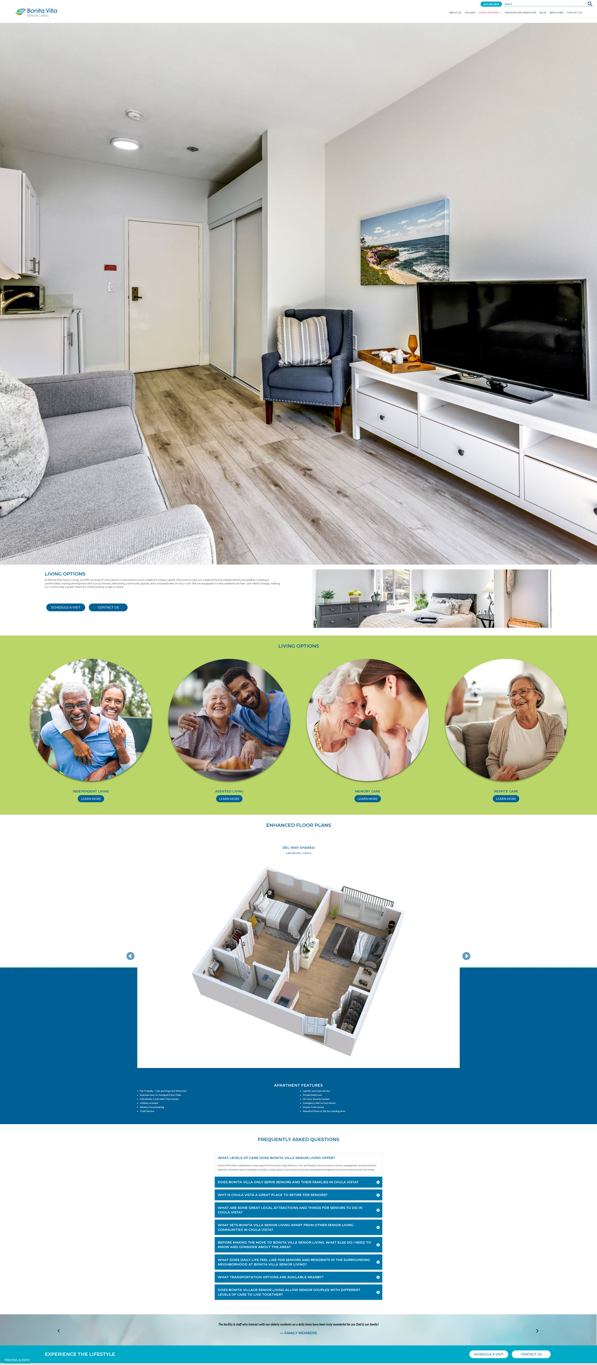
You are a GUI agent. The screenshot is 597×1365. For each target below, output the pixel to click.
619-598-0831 (491, 4)
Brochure (556, 12)
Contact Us (574, 12)
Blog (543, 12)
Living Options (488, 12)
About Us (455, 12)
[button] (133, 956)
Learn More (91, 799)
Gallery (470, 12)
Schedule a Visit (66, 607)
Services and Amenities (520, 12)
